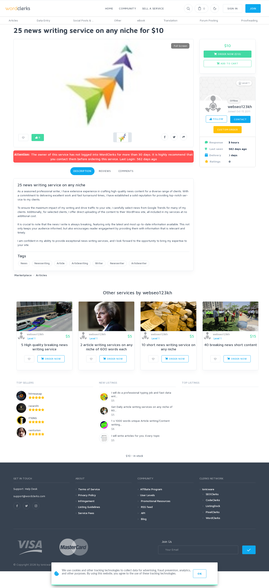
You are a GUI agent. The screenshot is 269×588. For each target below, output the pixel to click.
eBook (141, 20)
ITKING (33, 418)
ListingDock (213, 506)
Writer (99, 263)
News (24, 263)
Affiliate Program (151, 489)
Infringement (86, 501)
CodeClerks (213, 500)
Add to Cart (229, 63)
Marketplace (23, 275)
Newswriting (42, 263)
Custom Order (227, 129)
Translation (170, 20)
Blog (143, 519)
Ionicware (208, 489)
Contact (240, 119)
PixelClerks (213, 512)
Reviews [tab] (105, 171)
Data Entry (43, 20)
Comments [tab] (126, 171)
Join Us (167, 541)
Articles (13, 20)
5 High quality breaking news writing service (44, 347)
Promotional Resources (155, 501)
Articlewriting (80, 263)
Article (61, 263)
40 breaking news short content (230, 345)
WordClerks (213, 518)
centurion (35, 430)
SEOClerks (212, 494)
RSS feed (146, 507)
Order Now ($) (229, 54)
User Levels (147, 495)
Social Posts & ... (83, 20)
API (142, 513)
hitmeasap (35, 393)
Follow (217, 118)
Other (117, 20)
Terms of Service (89, 489)
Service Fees (86, 513)
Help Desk (31, 488)
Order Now (52, 358)
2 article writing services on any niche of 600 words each (106, 347)
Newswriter (117, 263)
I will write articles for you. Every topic (135, 435)
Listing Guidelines (89, 507)
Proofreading (249, 20)
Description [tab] (82, 171)
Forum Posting (209, 20)
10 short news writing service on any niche (168, 347)
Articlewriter (139, 263)
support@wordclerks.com (29, 496)
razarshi (34, 405)
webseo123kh (240, 106)
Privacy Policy (87, 495)
